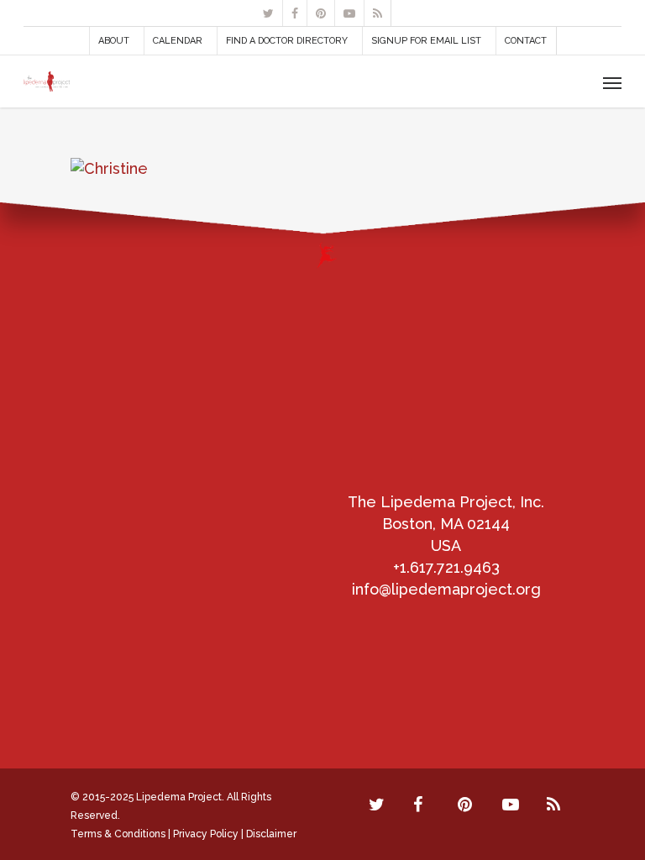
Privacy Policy (206, 834)
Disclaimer (271, 834)
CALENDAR (177, 40)
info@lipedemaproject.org (446, 589)
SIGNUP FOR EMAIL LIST (426, 40)
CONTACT (526, 40)
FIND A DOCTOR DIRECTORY (287, 40)
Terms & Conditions (118, 834)
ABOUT (113, 40)
